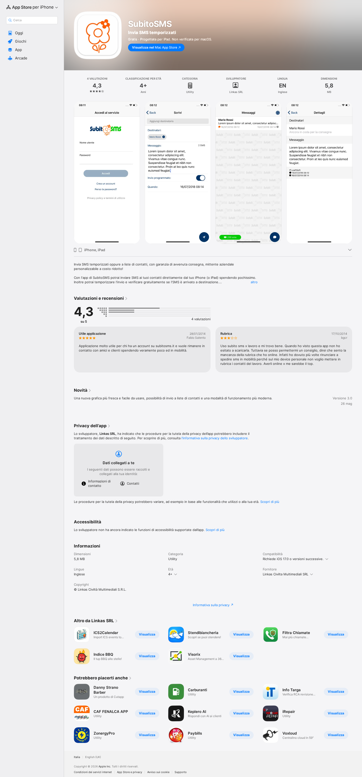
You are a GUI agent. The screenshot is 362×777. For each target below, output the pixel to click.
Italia (77, 757)
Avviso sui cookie (158, 772)
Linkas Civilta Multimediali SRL (285, 574)
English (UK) (93, 757)
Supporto (181, 772)
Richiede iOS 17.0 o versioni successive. (293, 559)
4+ (170, 574)
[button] (31, 33)
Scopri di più (269, 502)
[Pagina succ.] (357, 713)
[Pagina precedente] (69, 713)
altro (254, 282)
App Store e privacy (129, 772)
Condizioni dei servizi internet (93, 772)
